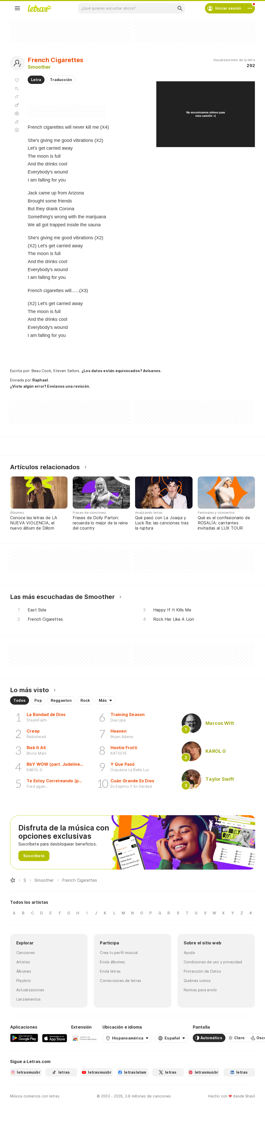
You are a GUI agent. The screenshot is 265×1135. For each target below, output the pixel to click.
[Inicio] (12, 880)
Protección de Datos (202, 971)
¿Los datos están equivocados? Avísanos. (122, 370)
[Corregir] (16, 121)
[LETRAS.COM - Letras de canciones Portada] (39, 8)
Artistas (23, 962)
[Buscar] (179, 8)
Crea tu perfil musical (119, 952)
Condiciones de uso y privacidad (213, 962)
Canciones (25, 952)
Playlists (23, 980)
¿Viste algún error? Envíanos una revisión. (50, 386)
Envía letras (110, 971)
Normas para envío (200, 990)
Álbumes (23, 971)
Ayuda (189, 952)
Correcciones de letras (120, 980)
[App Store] (54, 1038)
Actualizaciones (30, 990)
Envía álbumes (112, 962)
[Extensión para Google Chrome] (84, 1038)
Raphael (40, 380)
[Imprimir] (16, 113)
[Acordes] (16, 105)
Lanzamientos (28, 999)
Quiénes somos (197, 980)
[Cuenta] (250, 8)
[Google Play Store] (24, 1038)
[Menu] (17, 8)
